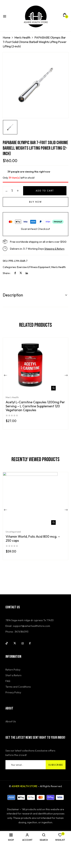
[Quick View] (53, 388)
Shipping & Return (54, 248)
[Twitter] (20, 273)
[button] (64, 16)
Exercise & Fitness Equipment (33, 267)
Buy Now (35, 201)
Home (6, 37)
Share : (7, 273)
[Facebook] (15, 273)
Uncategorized (13, 531)
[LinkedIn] (27, 273)
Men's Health (22, 37)
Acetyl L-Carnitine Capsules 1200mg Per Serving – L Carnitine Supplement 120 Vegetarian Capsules (35, 406)
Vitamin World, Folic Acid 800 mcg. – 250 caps (33, 538)
